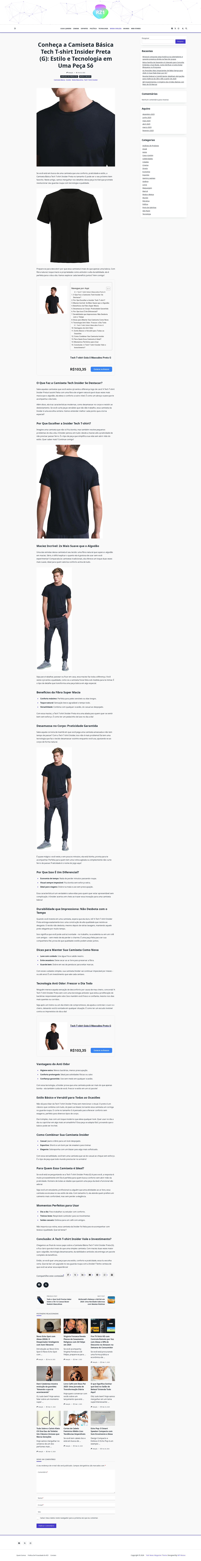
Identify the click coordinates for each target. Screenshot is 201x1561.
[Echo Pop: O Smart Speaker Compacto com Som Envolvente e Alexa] (103, 1418)
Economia (146, 172)
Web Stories (136, 28)
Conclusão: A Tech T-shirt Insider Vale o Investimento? (90, 346)
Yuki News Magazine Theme (156, 1555)
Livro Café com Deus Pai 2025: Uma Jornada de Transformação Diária (75, 1387)
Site (39, 1512)
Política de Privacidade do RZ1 (38, 1555)
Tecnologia (103, 28)
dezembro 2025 (148, 114)
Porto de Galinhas (149, 207)
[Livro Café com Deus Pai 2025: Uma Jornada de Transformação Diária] (76, 1373)
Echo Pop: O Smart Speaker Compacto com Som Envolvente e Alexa (102, 1431)
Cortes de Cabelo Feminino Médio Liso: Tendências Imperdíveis (74, 1431)
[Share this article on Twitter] (46, 1285)
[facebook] (68, 1275)
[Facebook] (172, 29)
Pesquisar (145, 38)
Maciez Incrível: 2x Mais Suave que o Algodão (91, 303)
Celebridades (147, 159)
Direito (145, 168)
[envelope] (89, 1275)
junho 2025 (146, 117)
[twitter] (75, 1275)
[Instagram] (178, 29)
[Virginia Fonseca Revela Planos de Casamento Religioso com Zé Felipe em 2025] (76, 1326)
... (41, 1354)
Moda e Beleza (115, 28)
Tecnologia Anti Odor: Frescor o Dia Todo (89, 323)
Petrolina (145, 201)
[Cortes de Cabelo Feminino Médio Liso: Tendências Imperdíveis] (76, 1418)
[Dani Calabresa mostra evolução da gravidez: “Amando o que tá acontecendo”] (49, 1373)
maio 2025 (146, 121)
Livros (144, 185)
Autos (144, 152)
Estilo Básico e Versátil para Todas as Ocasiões (89, 332)
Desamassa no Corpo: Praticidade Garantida (90, 309)
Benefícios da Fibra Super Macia (86, 306)
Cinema (76, 28)
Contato (53, 1555)
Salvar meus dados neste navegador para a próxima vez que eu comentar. (69, 1518)
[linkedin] (82, 1275)
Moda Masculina (77, 80)
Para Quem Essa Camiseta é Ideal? (87, 339)
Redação (70, 72)
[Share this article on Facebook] (39, 1285)
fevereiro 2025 (148, 130)
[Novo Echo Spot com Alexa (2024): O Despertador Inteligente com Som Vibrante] (49, 1326)
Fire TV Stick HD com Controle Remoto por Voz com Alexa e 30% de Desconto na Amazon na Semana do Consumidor (102, 1342)
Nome (40, 1498)
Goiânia (145, 181)
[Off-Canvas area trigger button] (15, 28)
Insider (68, 80)
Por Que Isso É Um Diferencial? (85, 312)
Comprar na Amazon (101, 369)
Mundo (126, 28)
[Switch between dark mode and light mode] (183, 28)
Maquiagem (147, 188)
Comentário (43, 1472)
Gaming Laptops (148, 178)
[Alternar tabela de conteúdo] (107, 289)
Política (93, 28)
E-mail (41, 1505)
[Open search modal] (186, 28)
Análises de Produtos (69, 76)
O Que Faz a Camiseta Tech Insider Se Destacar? (88, 296)
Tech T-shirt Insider (91, 80)
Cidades (145, 162)
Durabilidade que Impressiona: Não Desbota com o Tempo (90, 315)
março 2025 (147, 127)
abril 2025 (146, 124)
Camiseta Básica (59, 80)
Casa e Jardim (65, 28)
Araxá (144, 149)
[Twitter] (175, 29)
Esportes (84, 28)
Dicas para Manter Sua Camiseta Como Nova (90, 320)
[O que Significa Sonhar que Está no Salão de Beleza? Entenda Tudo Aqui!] (103, 1373)
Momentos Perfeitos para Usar (86, 342)
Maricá (145, 191)
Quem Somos (21, 1555)
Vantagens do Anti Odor (83, 328)
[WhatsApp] (104, 1275)
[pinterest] (97, 1275)
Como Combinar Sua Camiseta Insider (89, 336)
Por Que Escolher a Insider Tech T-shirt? (89, 300)
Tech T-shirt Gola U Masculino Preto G (91, 292)
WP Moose (181, 1555)
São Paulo (146, 211)
